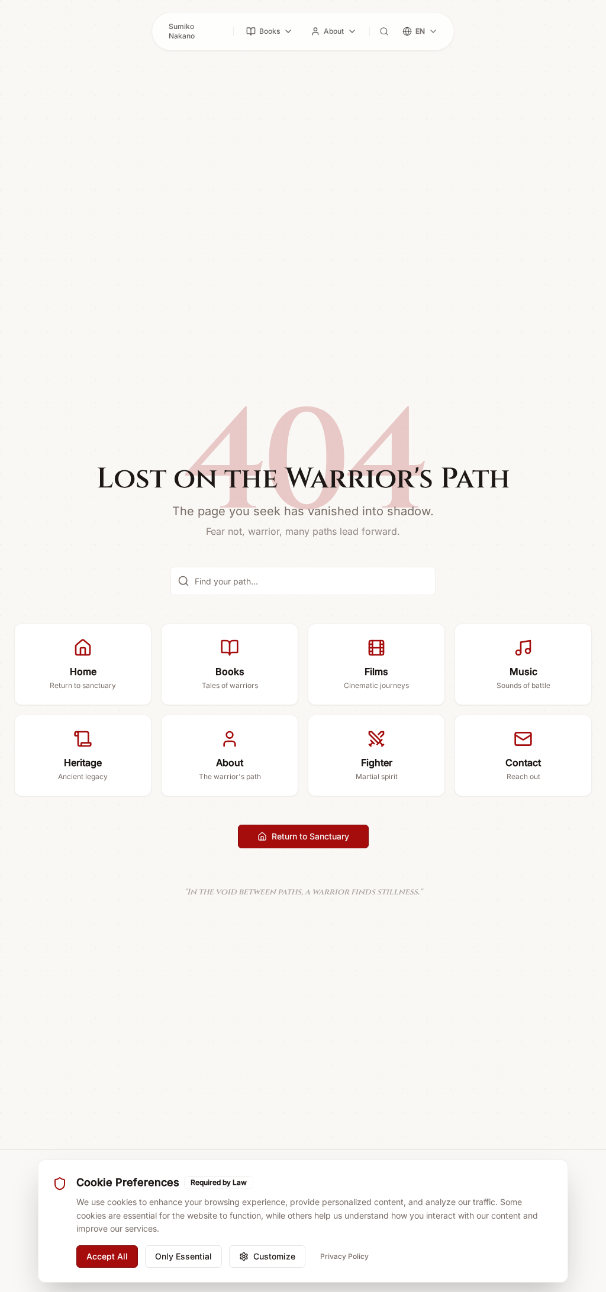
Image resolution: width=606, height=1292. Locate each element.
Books (269, 31)
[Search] (384, 31)
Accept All (107, 1256)
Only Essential (183, 1256)
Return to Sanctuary (310, 836)
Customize (274, 1256)
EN (420, 31)
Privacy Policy (344, 1256)
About (334, 31)
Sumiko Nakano (182, 31)
